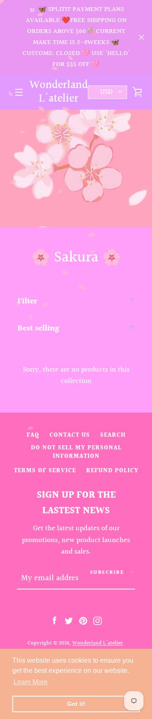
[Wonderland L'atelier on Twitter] (69, 620)
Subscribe (107, 573)
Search (113, 435)
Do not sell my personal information (76, 452)
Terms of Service (45, 471)
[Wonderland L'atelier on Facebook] (54, 620)
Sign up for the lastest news (76, 503)
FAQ (33, 435)
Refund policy (112, 471)
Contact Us (69, 435)
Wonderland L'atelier (59, 92)
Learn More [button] (31, 682)
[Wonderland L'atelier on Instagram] (97, 620)
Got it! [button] (76, 703)
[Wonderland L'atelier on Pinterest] (83, 620)
